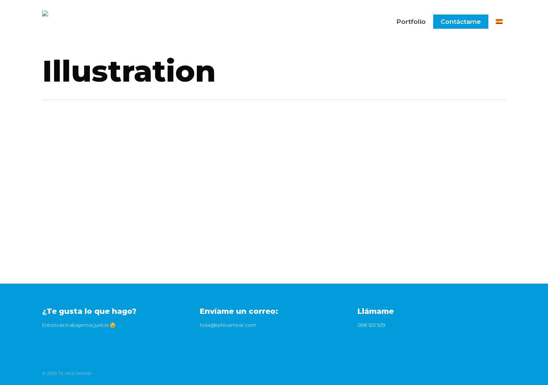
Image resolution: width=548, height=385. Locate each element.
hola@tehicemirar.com (228, 325)
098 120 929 (371, 325)
